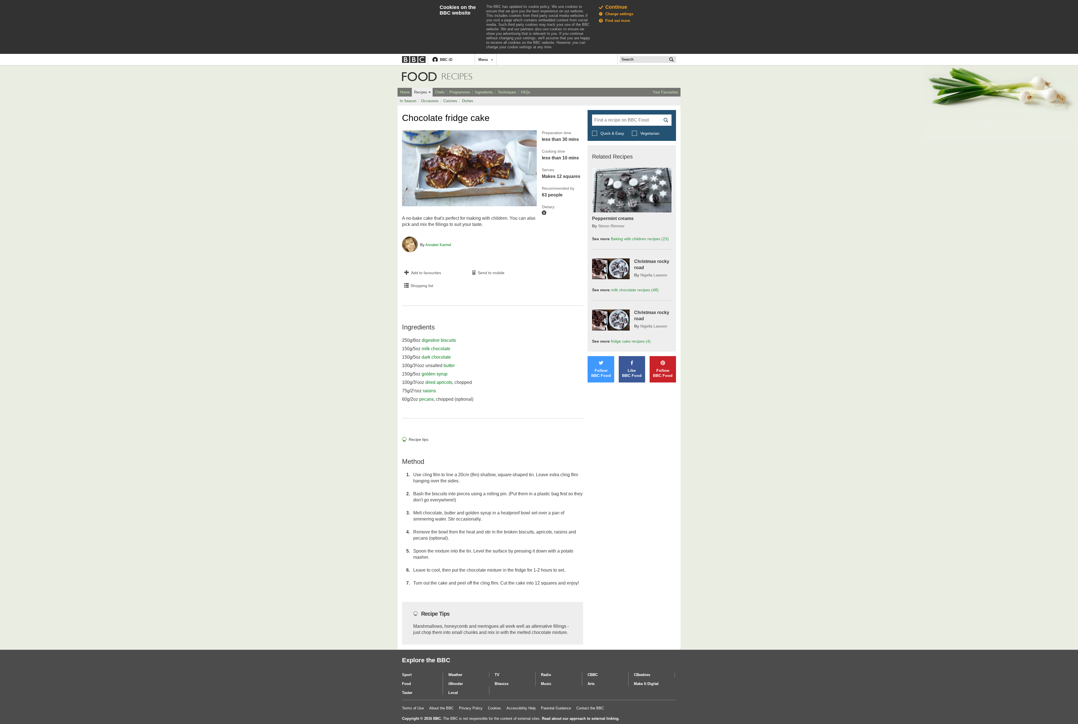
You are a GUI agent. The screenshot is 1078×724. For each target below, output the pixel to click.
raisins (429, 390)
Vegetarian (649, 133)
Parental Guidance (556, 708)
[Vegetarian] (544, 212)
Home (405, 92)
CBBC (593, 675)
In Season (408, 101)
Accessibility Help (521, 708)
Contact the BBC (590, 708)
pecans (426, 399)
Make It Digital (646, 684)
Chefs (440, 92)
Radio (546, 675)
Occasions (429, 101)
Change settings (619, 14)
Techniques (507, 92)
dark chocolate (436, 357)
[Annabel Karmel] (410, 245)
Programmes (459, 92)
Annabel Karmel (438, 245)
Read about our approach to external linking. (581, 718)
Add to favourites (426, 273)
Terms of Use (413, 708)
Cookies (494, 708)
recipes (635, 290)
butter (449, 365)
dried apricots (438, 382)
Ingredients (484, 92)
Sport (407, 675)
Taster (407, 693)
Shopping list (421, 285)
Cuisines (450, 101)
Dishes (467, 101)
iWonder (455, 684)
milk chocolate (436, 348)
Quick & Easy (612, 133)
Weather (455, 675)
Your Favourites (665, 92)
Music (546, 684)
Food (419, 76)
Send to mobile (491, 273)
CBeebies (642, 675)
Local (453, 693)
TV (497, 675)
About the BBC (441, 708)
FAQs (525, 92)
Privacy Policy (471, 708)
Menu (483, 60)
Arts (591, 684)
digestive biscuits (439, 340)
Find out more (617, 21)
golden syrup (434, 374)
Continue (616, 7)
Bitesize (501, 684)
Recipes (420, 92)
